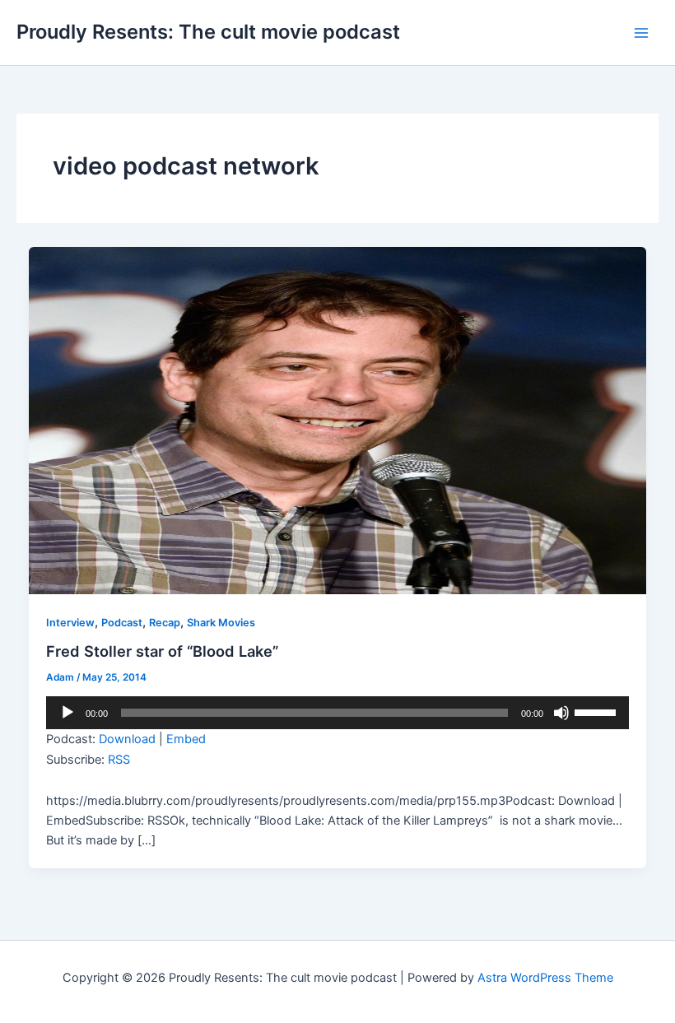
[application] (337, 712)
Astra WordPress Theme (545, 977)
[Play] (67, 712)
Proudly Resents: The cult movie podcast (208, 32)
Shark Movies (221, 622)
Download (127, 739)
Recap (164, 622)
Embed (186, 739)
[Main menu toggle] (641, 33)
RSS (119, 759)
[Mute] (561, 712)
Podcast (121, 622)
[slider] (598, 711)
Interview (70, 622)
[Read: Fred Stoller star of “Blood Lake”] (338, 419)
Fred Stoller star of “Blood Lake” (162, 651)
